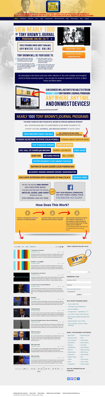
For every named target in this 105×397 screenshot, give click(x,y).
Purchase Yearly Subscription (74, 55)
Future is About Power (73, 304)
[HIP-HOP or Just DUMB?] (21, 265)
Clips (81, 18)
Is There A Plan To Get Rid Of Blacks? (40, 284)
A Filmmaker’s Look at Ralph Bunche (77, 306)
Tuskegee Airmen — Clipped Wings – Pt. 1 (78, 311)
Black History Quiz (85, 335)
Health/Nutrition (71, 347)
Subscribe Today (73, 49)
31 (41, 368)
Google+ (41, 394)
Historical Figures (85, 347)
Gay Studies (84, 345)
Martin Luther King (85, 349)
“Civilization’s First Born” (37, 250)
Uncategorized (71, 364)
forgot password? (77, 289)
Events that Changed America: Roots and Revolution (44, 320)
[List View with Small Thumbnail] (59, 247)
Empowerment (49, 18)
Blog (67, 18)
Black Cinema (71, 335)
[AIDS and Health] (21, 360)
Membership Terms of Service (21, 393)
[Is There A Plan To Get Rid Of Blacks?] (21, 288)
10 (31, 368)
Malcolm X (70, 349)
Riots (82, 357)
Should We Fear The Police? (38, 273)
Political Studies (84, 354)
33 (46, 368)
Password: (69, 285)
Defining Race (71, 342)
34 (48, 368)
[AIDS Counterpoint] (21, 335)
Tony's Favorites (84, 361)
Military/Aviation (72, 352)
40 (53, 368)
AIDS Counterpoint (36, 332)
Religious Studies (72, 357)
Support (87, 18)
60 (58, 368)
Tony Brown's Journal (35, 251)
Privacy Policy (41, 393)
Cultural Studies (84, 340)
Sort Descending (35, 247)
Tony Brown (23, 18)
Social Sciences (84, 359)
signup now (69, 289)
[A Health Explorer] (21, 312)
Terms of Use (33, 393)
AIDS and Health (35, 356)
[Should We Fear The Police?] (21, 277)
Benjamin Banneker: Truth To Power (76, 321)
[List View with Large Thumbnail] (62, 247)
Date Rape (33, 297)
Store (36, 18)
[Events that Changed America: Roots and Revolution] (21, 324)
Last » (39, 371)
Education (70, 345)
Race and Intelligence (73, 309)
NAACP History (84, 352)
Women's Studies (85, 364)
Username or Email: (71, 280)
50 (55, 368)
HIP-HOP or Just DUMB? (37, 261)
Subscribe (30, 18)
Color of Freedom (72, 340)
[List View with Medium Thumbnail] (61, 247)
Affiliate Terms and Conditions (53, 393)
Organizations (71, 354)
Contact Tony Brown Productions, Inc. (71, 393)
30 (38, 368)
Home (16, 18)
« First (24, 368)
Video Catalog (74, 18)
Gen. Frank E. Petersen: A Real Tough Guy (78, 314)
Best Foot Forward (59, 18)
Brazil (82, 338)
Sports (69, 361)
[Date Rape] (21, 301)
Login (41, 18)
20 (34, 368)
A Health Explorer (35, 309)
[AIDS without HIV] (21, 348)
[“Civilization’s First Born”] (21, 254)
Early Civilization (85, 342)
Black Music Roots (72, 338)
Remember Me (71, 291)
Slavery (70, 359)
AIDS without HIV (35, 344)
